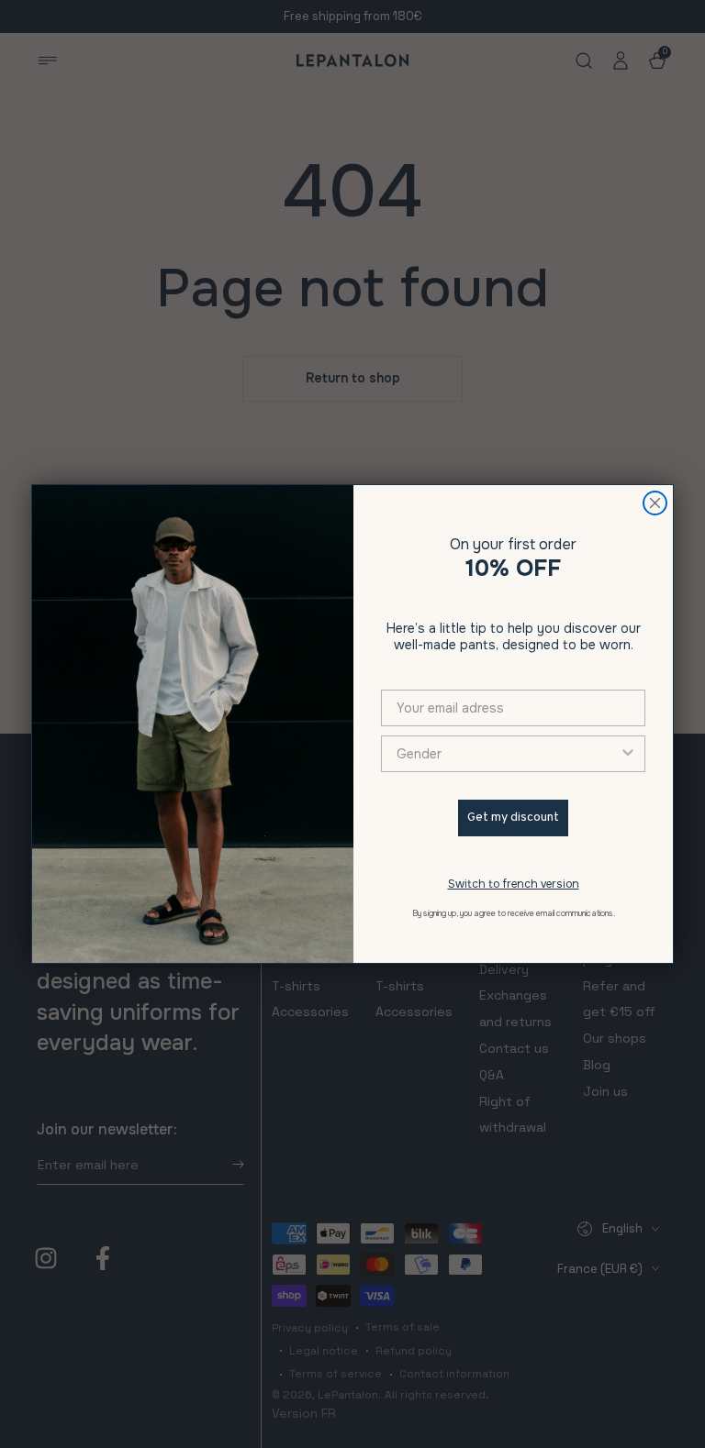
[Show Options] (628, 753)
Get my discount (513, 817)
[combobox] (508, 753)
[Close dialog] (654, 503)
